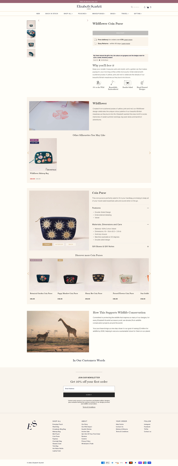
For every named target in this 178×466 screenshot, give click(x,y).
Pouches (82, 13)
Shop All (68, 13)
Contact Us (119, 427)
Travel (124, 13)
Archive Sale (86, 431)
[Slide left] (38, 20)
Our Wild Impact (87, 427)
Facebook (147, 427)
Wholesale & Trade (87, 443)
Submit (89, 394)
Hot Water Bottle (58, 448)
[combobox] (137, 7)
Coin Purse (56, 436)
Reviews (84, 436)
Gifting (137, 13)
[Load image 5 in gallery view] (31, 53)
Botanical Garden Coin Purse (41, 293)
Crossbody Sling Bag (59, 429)
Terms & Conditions (89, 407)
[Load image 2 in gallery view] (31, 24)
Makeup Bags (98, 13)
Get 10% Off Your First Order (91, 434)
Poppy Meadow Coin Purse (68, 293)
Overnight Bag (57, 441)
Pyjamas (55, 439)
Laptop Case (57, 451)
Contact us (147, 431)
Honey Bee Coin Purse (93, 293)
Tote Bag (55, 446)
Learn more (128, 40)
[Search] (132, 7)
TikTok (146, 429)
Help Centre (120, 424)
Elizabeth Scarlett (38, 463)
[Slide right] (87, 20)
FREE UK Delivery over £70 (88, 1)
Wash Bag (56, 427)
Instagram (147, 424)
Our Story (85, 424)
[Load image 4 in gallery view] (31, 43)
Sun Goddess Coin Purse (150, 293)
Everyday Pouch (58, 424)
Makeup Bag (57, 431)
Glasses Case (57, 443)
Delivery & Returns (122, 429)
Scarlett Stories (87, 429)
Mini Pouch (56, 434)
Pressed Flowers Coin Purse (123, 293)
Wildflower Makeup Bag (39, 173)
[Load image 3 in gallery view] (31, 34)
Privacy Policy (86, 441)
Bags (113, 13)
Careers (84, 439)
